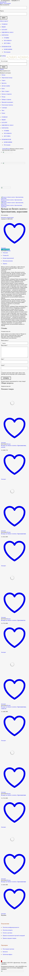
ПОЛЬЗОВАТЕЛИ (6, 46)
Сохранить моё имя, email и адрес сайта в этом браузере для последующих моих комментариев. (13, 373)
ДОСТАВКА (7, 43)
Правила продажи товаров (9, 938)
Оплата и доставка (7, 932)
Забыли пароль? (4, 21)
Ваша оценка (5, 340)
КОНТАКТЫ (5, 35)
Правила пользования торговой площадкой (14, 935)
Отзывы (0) (5, 255)
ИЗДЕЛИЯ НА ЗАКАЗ (7, 32)
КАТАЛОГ (4, 29)
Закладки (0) (3, 2)
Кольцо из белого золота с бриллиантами (13, 534)
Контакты (5, 951)
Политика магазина (8, 261)
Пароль (2, 11)
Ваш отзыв (4, 345)
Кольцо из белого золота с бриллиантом (13, 620)
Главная (4, 148)
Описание (5, 252)
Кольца (8, 148)
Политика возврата (7, 930)
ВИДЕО (4, 27)
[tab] (14, 252)
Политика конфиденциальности (11, 927)
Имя (2, 359)
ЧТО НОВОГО (8, 40)
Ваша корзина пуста (5, 70)
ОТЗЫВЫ (6, 37)
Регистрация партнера (8, 949)
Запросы (5, 263)
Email (3, 365)
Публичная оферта (7, 954)
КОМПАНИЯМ (8, 49)
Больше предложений (8, 258)
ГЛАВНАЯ (4, 24)
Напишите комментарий (7, 217)
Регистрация (7, 52)
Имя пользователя (4, 4)
